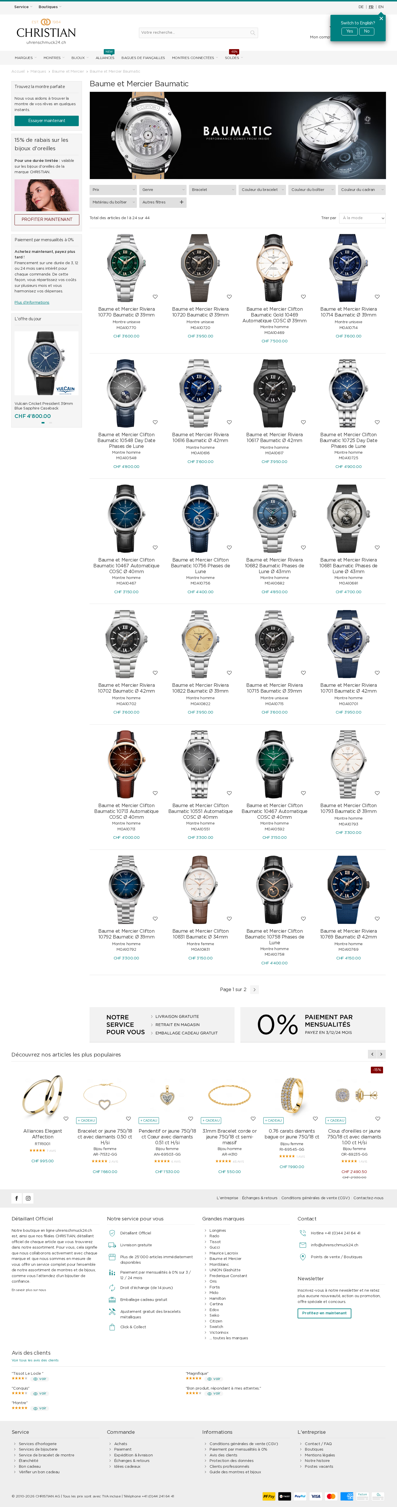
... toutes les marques (229, 1338)
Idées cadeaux (127, 1467)
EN (380, 7)
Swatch (216, 1327)
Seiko (214, 1315)
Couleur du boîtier (308, 190)
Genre (147, 190)
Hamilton (218, 1299)
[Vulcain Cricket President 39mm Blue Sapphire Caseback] (46, 363)
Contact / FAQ (318, 1444)
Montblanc (219, 1265)
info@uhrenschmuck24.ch (334, 1245)
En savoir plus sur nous (29, 1290)
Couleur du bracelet (260, 190)
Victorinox (219, 1333)
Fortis (215, 1287)
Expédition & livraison (133, 1455)
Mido (214, 1293)
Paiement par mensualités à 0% (238, 1449)
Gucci (215, 1247)
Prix (96, 190)
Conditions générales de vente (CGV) (315, 1198)
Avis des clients (223, 1455)
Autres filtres (154, 202)
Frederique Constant (228, 1276)
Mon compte (322, 37)
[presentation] (19, 378)
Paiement (123, 1449)
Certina (216, 1304)
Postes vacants (319, 1467)
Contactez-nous (368, 1198)
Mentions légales (320, 1455)
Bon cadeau (30, 1467)
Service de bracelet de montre (46, 1455)
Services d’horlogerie (38, 1444)
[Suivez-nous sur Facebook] (17, 1202)
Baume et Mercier (226, 1259)
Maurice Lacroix (224, 1253)
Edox (214, 1310)
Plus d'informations (32, 303)
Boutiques (314, 1449)
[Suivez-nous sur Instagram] (28, 1202)
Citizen (216, 1321)
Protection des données (231, 1461)
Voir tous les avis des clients (35, 1360)
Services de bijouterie (38, 1449)
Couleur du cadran (358, 190)
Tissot (215, 1242)
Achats (120, 1444)
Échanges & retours (260, 1198)
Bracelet (199, 190)
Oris (213, 1281)
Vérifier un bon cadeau (39, 1472)
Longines (218, 1231)
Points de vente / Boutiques (336, 1257)
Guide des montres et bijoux (235, 1472)
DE (361, 7)
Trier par (328, 218)
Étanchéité (28, 1461)
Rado (214, 1236)
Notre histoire (317, 1461)
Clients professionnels (229, 1467)
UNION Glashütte (225, 1270)
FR (371, 7)
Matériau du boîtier (110, 202)
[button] (43, 423)
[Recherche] (253, 33)
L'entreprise (227, 1198)
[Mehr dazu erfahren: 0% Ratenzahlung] (312, 1025)
